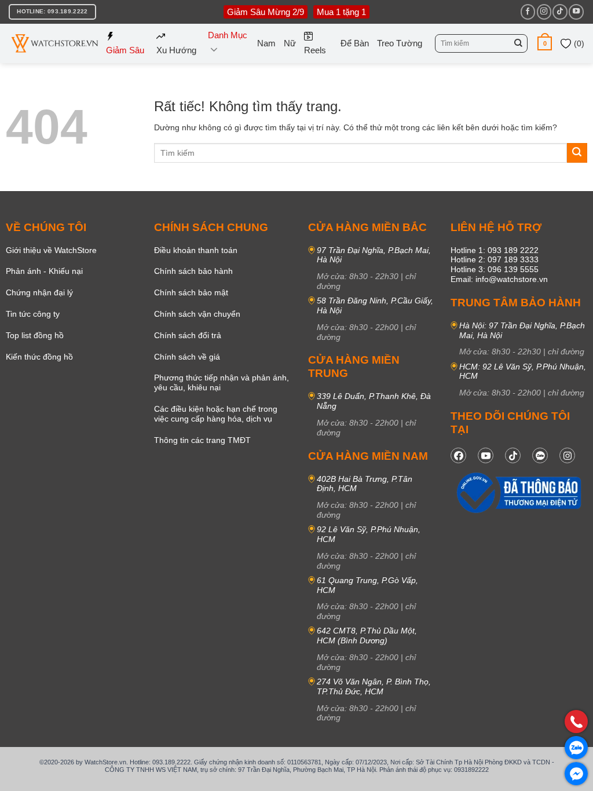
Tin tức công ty (33, 313)
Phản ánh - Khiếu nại (44, 271)
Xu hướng (176, 50)
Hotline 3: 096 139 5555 (495, 269)
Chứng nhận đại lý (39, 292)
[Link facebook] (458, 455)
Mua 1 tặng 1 (341, 12)
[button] (544, 43)
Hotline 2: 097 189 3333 (495, 259)
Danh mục (227, 35)
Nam (266, 43)
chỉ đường (566, 351)
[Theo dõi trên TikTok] (559, 11)
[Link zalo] (540, 455)
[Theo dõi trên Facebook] (528, 11)
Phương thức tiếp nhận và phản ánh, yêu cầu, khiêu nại (221, 382)
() (578, 43)
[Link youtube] (485, 455)
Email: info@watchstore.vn (499, 279)
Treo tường (399, 43)
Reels (315, 50)
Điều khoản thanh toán (195, 250)
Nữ (290, 43)
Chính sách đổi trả (187, 335)
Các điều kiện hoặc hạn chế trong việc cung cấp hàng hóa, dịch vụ (215, 413)
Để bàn (355, 43)
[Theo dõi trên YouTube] (576, 11)
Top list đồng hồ (35, 335)
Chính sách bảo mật (191, 292)
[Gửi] (518, 43)
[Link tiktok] (513, 455)
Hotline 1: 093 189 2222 (495, 250)
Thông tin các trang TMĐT (202, 440)
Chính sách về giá (187, 356)
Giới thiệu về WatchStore (51, 250)
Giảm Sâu (125, 50)
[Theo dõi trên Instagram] (544, 11)
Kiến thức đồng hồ (39, 356)
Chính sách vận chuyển (197, 313)
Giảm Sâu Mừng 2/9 (265, 12)
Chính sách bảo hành (193, 271)
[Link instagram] (567, 455)
